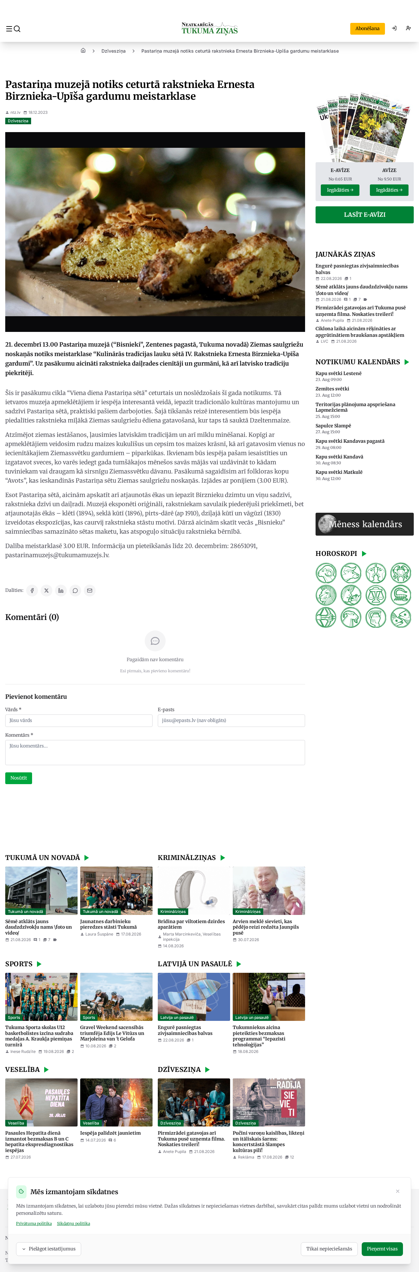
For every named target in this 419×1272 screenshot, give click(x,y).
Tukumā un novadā (25, 911)
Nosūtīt (18, 778)
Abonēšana (367, 28)
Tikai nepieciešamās (329, 1249)
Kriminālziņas (173, 911)
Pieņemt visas (382, 1249)
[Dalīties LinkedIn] (61, 590)
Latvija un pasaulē (177, 1017)
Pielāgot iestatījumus (52, 1249)
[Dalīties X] (46, 590)
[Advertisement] (155, 819)
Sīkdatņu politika (73, 1223)
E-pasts (166, 710)
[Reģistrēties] (408, 28)
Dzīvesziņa (113, 51)
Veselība (16, 1123)
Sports (14, 1017)
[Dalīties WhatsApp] (75, 590)
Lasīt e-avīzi (365, 215)
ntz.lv (15, 112)
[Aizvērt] (397, 1191)
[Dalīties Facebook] (32, 590)
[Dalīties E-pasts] (90, 590)
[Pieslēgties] (394, 28)
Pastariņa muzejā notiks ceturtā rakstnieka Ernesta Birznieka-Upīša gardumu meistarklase (240, 51)
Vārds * (13, 710)
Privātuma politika (34, 1223)
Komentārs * (19, 735)
